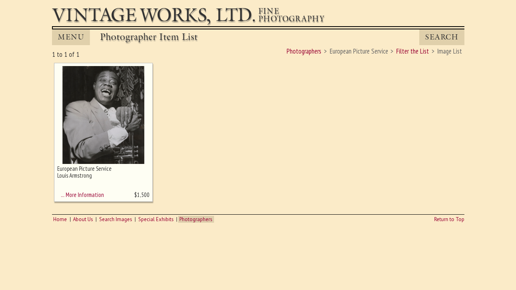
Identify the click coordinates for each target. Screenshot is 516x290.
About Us (83, 219)
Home (60, 219)
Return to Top (449, 219)
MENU (71, 37)
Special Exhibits (156, 219)
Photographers (195, 219)
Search (441, 37)
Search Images (115, 219)
